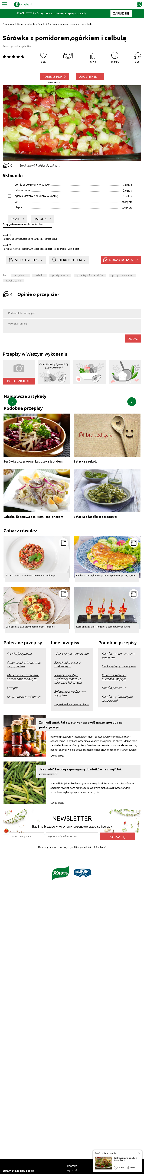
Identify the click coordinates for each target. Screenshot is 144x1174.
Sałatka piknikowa (114, 687)
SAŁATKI (39, 275)
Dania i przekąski (26, 24)
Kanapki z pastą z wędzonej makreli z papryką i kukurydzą (68, 678)
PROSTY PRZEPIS (60, 275)
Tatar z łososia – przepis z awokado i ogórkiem (31, 575)
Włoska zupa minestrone (71, 653)
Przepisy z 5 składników (90, 275)
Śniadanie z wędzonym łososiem (70, 693)
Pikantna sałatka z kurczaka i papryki (114, 677)
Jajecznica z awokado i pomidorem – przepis (30, 626)
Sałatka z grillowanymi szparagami (117, 698)
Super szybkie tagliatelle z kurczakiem (24, 664)
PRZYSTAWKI (20, 275)
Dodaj (133, 338)
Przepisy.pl (8, 24)
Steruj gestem (27, 260)
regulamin (72, 1170)
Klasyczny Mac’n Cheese (23, 696)
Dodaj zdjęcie (18, 381)
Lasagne (12, 687)
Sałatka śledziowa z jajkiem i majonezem (33, 517)
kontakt (72, 1165)
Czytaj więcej (57, 756)
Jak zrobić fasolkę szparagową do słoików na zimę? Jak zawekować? (80, 771)
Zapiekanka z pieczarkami (71, 704)
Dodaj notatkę (122, 259)
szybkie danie (13, 280)
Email (16, 218)
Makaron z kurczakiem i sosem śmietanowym (23, 677)
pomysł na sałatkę (122, 275)
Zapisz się (117, 837)
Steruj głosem (70, 260)
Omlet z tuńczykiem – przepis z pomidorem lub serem (106, 575)
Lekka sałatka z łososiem (119, 666)
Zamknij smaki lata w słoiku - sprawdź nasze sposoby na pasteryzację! (81, 724)
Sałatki (41, 24)
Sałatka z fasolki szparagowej (95, 517)
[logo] (22, 4)
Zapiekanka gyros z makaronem (67, 664)
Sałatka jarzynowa (19, 653)
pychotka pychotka (20, 46)
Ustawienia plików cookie (18, 1170)
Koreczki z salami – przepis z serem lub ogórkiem (103, 626)
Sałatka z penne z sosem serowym (118, 655)
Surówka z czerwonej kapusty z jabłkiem (33, 461)
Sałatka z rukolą (85, 461)
